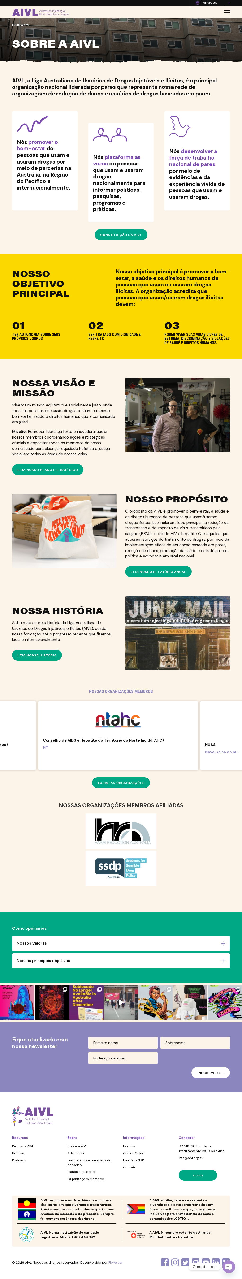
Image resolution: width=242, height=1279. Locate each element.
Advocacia (76, 1153)
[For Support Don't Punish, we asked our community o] (155, 1002)
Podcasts (19, 1160)
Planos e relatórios (82, 1172)
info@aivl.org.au (191, 1158)
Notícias (18, 1153)
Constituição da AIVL (121, 235)
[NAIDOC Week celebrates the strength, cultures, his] (52, 1002)
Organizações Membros (86, 1179)
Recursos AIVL (23, 1146)
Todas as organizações (121, 783)
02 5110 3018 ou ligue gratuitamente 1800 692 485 (202, 1148)
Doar (198, 1175)
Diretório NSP (133, 1160)
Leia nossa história (36, 655)
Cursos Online (134, 1153)
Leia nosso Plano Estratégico (47, 469)
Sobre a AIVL (77, 1146)
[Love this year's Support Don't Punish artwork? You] (190, 1002)
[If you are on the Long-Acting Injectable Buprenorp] (86, 1002)
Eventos (129, 1146)
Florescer (115, 1262)
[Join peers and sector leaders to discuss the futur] (17, 1002)
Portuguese (209, 2)
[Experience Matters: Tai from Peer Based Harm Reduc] (121, 1002)
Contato (129, 1167)
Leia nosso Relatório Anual (158, 572)
